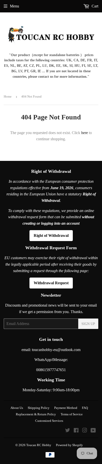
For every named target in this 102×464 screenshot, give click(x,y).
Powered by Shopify (69, 445)
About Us (16, 408)
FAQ (85, 408)
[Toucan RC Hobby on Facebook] (76, 431)
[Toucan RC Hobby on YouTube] (93, 431)
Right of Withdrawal (51, 235)
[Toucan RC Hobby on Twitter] (67, 431)
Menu (14, 6)
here (84, 133)
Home (8, 96)
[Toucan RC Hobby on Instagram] (84, 431)
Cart (94, 6)
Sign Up (88, 324)
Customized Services (49, 421)
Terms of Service (72, 414)
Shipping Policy (39, 408)
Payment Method (65, 408)
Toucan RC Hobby (38, 445)
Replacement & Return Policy (36, 414)
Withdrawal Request (51, 283)
